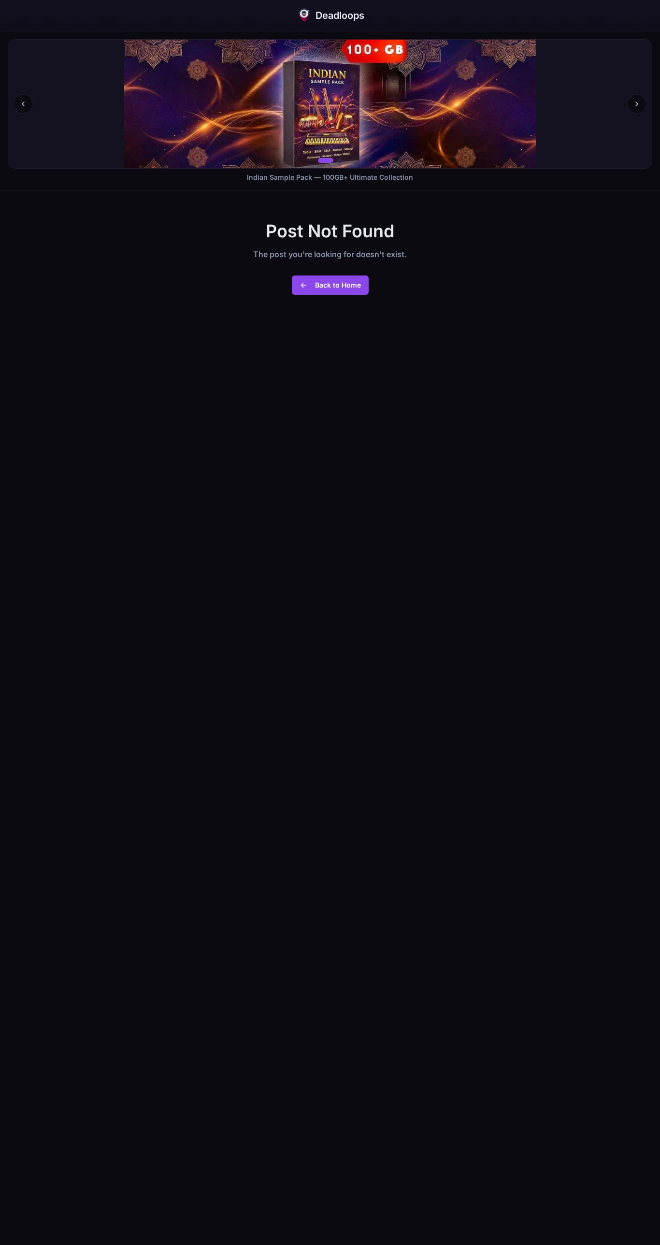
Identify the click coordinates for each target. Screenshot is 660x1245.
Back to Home (338, 285)
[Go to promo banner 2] (339, 160)
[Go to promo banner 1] (325, 160)
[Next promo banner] (636, 104)
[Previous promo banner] (23, 104)
